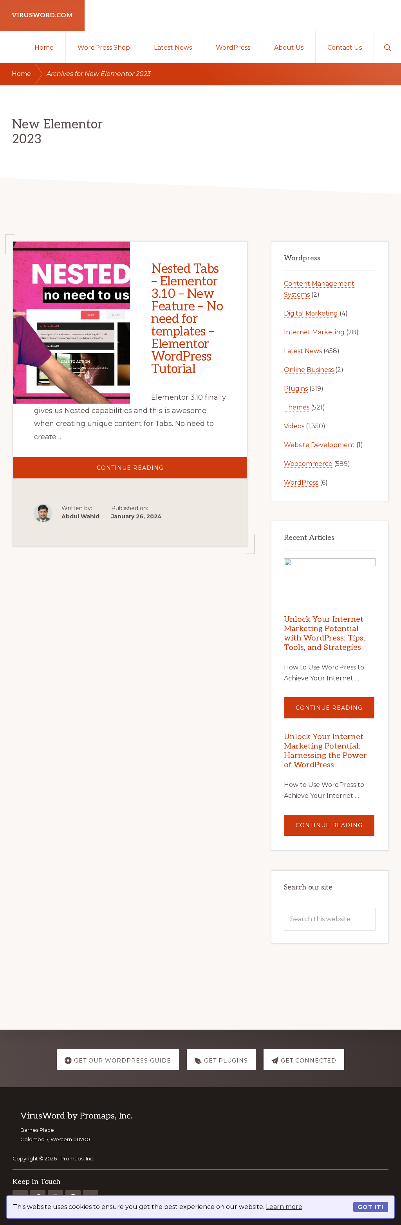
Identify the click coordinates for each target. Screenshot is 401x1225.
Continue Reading (151, 471)
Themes (296, 407)
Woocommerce (308, 463)
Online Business (309, 369)
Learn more (284, 1207)
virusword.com (42, 15)
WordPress (301, 482)
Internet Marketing (314, 332)
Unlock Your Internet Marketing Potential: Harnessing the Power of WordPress (325, 751)
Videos (294, 426)
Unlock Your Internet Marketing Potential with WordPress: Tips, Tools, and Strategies (324, 633)
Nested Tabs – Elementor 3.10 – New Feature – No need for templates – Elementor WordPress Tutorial (187, 319)
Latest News (303, 351)
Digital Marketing (311, 313)
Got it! (370, 1207)
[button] (387, 47)
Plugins (296, 388)
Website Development (319, 445)
